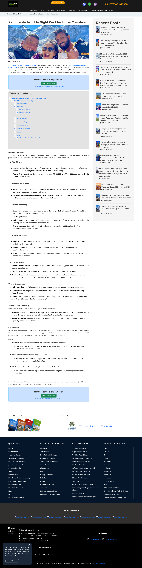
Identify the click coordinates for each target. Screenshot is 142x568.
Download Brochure (15, 468)
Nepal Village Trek (15, 484)
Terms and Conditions (16, 458)
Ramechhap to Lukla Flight (50, 494)
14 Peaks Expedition (111, 488)
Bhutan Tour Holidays (80, 478)
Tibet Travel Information (49, 461)
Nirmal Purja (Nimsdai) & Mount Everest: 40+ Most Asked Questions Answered (115, 29)
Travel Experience (22, 125)
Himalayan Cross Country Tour (115, 498)
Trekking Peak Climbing (80, 455)
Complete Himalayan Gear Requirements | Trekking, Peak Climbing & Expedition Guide (112, 157)
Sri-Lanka (107, 461)
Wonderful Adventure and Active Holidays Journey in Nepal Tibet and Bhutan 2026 (114, 144)
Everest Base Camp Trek (17, 481)
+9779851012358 (118, 4)
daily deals (61, 10)
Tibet (106, 455)
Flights (10, 494)
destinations (39, 10)
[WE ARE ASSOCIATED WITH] (22, 517)
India (106, 458)
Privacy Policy (13, 475)
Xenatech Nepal (98, 563)
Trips (10, 471)
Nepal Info (44, 481)
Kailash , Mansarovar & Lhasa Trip (84, 484)
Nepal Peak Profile (47, 484)
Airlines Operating (25, 112)
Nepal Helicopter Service (81, 461)
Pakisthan (107, 465)
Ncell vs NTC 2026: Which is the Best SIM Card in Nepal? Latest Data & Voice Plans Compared (115, 69)
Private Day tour (78, 493)
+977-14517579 (37, 538)
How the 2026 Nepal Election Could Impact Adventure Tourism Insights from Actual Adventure (114, 117)
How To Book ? (57, 3)
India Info (43, 478)
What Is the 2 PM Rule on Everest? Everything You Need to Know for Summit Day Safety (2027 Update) (113, 83)
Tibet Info (44, 488)
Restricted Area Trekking (113, 494)
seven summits (109, 481)
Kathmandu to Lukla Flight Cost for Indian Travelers (29, 98)
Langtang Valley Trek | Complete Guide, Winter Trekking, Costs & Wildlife (114, 131)
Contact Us (108, 10)
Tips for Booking (22, 122)
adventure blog (97, 10)
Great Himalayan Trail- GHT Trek (116, 491)
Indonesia (107, 478)
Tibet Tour (76, 481)
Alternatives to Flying (23, 128)
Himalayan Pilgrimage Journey (19, 478)
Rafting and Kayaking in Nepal (83, 468)
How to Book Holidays (16, 461)
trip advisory (83, 10)
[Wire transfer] (109, 539)
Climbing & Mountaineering (82, 458)
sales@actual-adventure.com (30, 541)
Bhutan (106, 452)
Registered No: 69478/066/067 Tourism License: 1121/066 (39, 536)
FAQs (18, 135)
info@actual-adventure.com (49, 541)
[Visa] (95, 539)
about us (71, 10)
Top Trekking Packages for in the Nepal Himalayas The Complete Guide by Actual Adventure (114, 43)
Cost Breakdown (22, 103)
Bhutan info (44, 468)
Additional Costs (22, 118)
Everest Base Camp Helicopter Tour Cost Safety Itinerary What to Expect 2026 (115, 208)
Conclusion (20, 132)
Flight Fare (20, 106)
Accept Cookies (12, 561)
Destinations (13, 452)
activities (50, 10)
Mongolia (107, 471)
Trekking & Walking (79, 448)
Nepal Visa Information (48, 458)
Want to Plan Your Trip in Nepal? (24, 101)
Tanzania (107, 475)
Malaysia (107, 468)
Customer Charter (14, 455)
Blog (15, 14)
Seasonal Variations (25, 109)
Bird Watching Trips (79, 465)
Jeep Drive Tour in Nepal (17, 465)
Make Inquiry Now (48, 84)
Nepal (106, 448)
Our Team (43, 448)
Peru (105, 484)
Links (10, 491)
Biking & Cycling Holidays (81, 471)
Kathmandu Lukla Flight (48, 491)
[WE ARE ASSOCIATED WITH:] (54, 517)
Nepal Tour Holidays (79, 452)
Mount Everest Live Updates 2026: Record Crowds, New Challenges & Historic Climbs (114, 56)
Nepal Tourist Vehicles (16, 498)
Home (31, 10)
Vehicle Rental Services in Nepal (84, 497)
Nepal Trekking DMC (15, 488)
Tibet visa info (45, 465)
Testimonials (45, 452)
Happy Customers (46, 475)
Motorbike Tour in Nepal (81, 475)
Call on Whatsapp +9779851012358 (50, 87)
